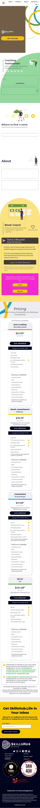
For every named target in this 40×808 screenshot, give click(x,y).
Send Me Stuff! (10, 732)
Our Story (26, 753)
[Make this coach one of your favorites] (33, 227)
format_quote (4, 79)
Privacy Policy (8, 755)
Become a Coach (28, 756)
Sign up (20, 291)
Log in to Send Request (20, 262)
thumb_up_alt (29, 440)
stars (7, 116)
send (4, 240)
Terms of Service (9, 753)
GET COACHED (12, 38)
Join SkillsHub (20, 343)
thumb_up (4, 665)
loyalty (29, 360)
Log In (20, 285)
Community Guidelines (8, 758)
